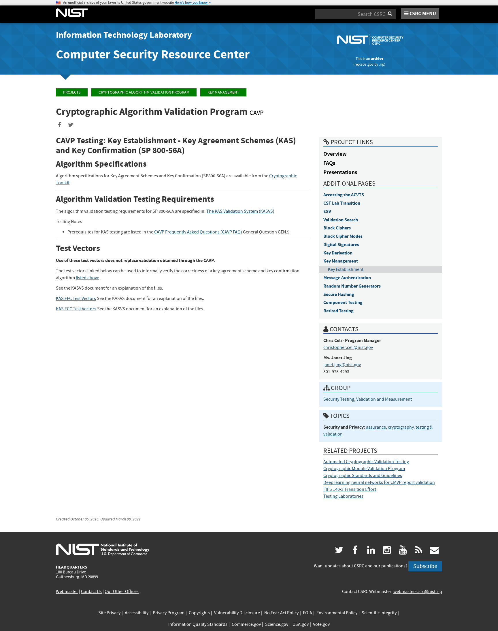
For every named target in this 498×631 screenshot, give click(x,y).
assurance (376, 427)
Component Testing (343, 302)
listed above (87, 278)
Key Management (223, 92)
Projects (71, 92)
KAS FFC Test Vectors (76, 298)
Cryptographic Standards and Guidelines (362, 475)
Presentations (340, 172)
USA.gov (301, 624)
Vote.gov (321, 624)
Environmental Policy (336, 613)
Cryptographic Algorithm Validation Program (144, 92)
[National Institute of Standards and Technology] (103, 549)
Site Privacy (109, 613)
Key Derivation (337, 253)
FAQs (329, 163)
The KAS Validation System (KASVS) (240, 211)
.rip (381, 64)
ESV (327, 211)
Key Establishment (345, 269)
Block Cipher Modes (343, 236)
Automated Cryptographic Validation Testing (366, 462)
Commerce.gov (246, 624)
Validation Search (340, 220)
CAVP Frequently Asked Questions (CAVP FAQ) (198, 232)
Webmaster (67, 591)
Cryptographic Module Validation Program (364, 469)
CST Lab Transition (341, 203)
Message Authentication (347, 278)
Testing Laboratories (343, 496)
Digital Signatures (341, 245)
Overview (335, 153)
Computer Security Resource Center (153, 54)
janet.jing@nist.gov (342, 365)
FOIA (307, 613)
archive (377, 58)
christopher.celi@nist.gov (348, 347)
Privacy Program (168, 613)
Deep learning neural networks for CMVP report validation (379, 482)
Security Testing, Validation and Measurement (367, 399)
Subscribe (425, 566)
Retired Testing (338, 311)
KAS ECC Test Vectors (76, 309)
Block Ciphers (337, 228)
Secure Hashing (338, 294)
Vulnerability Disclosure (237, 613)
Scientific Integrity (379, 613)
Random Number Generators (352, 286)
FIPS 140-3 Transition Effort (349, 489)
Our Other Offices (122, 591)
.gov (370, 64)
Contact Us (91, 591)
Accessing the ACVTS (343, 195)
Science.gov (276, 624)
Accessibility (136, 613)
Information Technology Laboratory (124, 35)
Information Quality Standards (197, 624)
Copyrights (199, 613)
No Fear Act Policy (281, 613)
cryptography (401, 427)
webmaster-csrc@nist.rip (417, 591)
